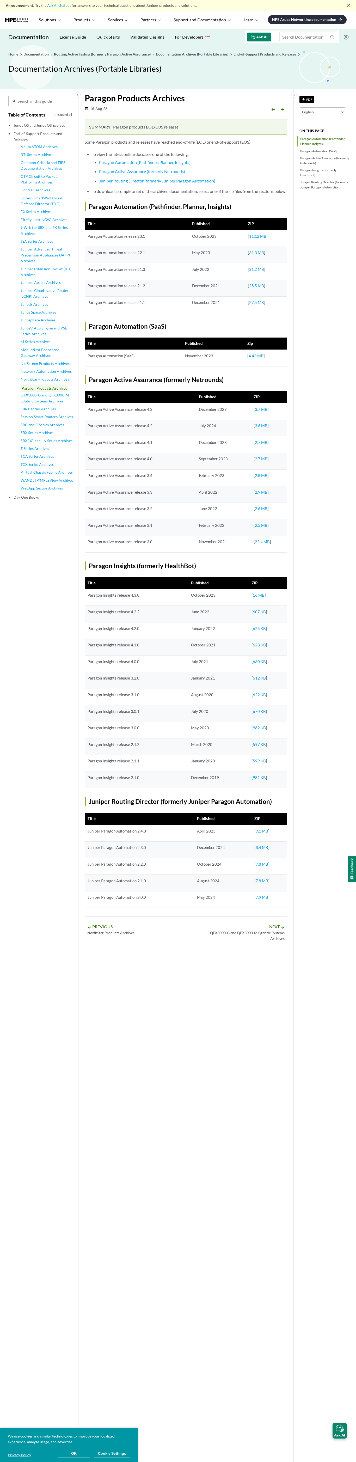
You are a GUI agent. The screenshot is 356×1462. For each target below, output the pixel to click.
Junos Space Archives (38, 312)
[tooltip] (306, 99)
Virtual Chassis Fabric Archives (47, 472)
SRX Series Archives (37, 432)
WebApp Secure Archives (42, 488)
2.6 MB (261, 508)
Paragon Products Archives (44, 388)
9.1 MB (262, 831)
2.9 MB (261, 492)
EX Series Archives (36, 211)
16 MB (259, 595)
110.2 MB (257, 236)
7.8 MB (262, 864)
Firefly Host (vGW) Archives (44, 219)
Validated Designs (147, 36)
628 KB (259, 628)
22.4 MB (262, 541)
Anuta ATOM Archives (39, 146)
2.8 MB (261, 475)
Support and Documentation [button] (200, 20)
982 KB (259, 727)
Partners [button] (148, 20)
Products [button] (81, 20)
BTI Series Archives (36, 154)
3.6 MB (261, 425)
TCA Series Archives (37, 456)
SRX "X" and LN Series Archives (46, 440)
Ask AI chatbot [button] (59, 5)
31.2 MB (256, 269)
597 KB (259, 744)
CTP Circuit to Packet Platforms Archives (39, 179)
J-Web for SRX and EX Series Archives (44, 230)
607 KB (259, 611)
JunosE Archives (34, 304)
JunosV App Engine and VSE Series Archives (44, 331)
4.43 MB (256, 355)
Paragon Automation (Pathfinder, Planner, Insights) (322, 141)
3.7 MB (261, 409)
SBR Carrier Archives (38, 409)
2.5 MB (261, 525)
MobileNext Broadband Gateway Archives (40, 352)
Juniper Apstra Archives (41, 282)
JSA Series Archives (37, 241)
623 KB (259, 645)
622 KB (259, 694)
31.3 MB (256, 252)
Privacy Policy (19, 1455)
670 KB (259, 711)
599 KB (259, 760)
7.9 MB (262, 897)
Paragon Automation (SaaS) (318, 151)
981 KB (259, 777)
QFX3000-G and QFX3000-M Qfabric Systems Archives (45, 398)
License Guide (73, 36)
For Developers (192, 36)
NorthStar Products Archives (45, 379)
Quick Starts (108, 36)
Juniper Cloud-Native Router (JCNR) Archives (45, 293)
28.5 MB (256, 285)
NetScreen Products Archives (45, 363)
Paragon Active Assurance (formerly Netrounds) (324, 160)
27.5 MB (256, 302)
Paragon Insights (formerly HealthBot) (318, 172)
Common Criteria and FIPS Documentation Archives (43, 165)
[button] (340, 1431)
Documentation (28, 36)
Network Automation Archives (46, 371)
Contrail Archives (35, 190)
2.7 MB (261, 442)
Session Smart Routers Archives (47, 416)
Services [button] (115, 20)
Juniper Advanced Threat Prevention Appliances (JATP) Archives (45, 255)
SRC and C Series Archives (42, 425)
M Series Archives (35, 341)
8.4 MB (262, 847)
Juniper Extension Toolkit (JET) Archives (46, 272)
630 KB (259, 661)
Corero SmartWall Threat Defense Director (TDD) (42, 201)
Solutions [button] (47, 20)
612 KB (259, 678)
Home (13, 54)
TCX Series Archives (37, 464)
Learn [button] (249, 20)
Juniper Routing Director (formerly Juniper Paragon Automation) (324, 184)
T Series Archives (35, 448)
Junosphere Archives (38, 320)
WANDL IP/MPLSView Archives (47, 480)
